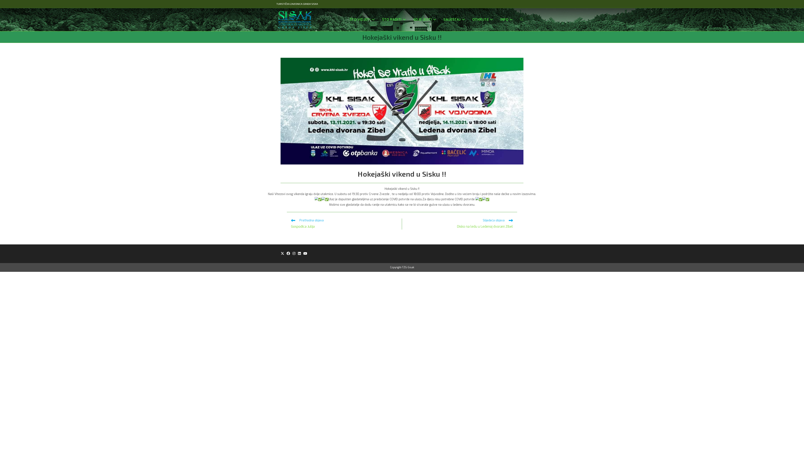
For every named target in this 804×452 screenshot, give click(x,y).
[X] (282, 254)
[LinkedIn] (299, 254)
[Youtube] (305, 254)
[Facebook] (288, 254)
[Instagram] (293, 254)
